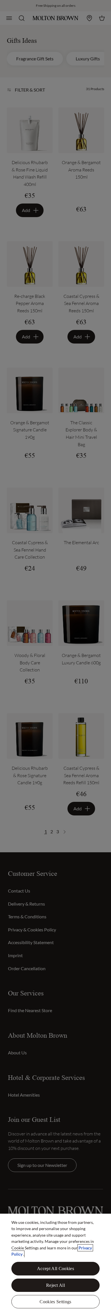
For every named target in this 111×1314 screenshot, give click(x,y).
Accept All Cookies (55, 1268)
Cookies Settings (55, 1301)
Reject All (55, 1285)
